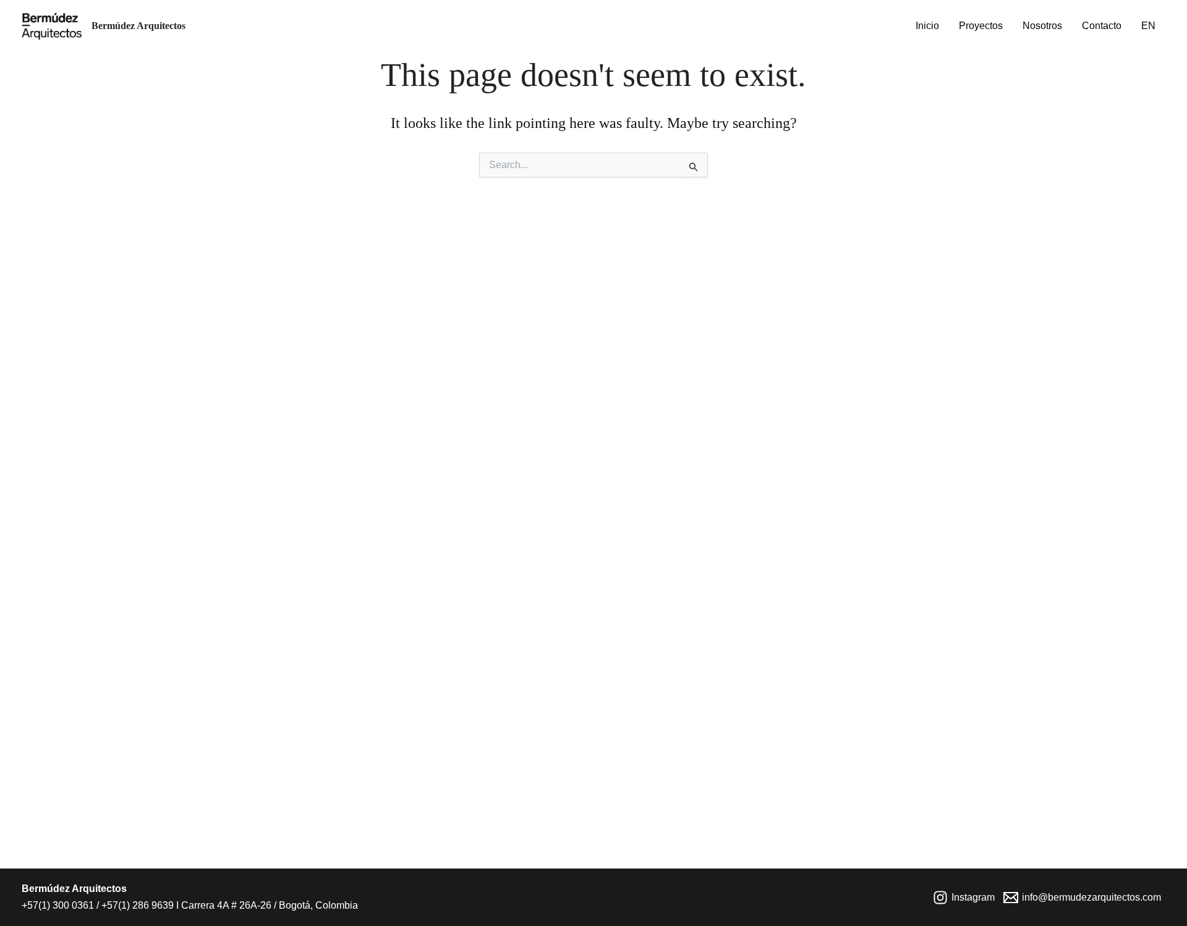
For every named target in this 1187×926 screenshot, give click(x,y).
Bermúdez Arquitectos (138, 25)
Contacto (1101, 25)
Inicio (927, 25)
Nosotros (1042, 25)
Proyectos (981, 25)
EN (1148, 25)
